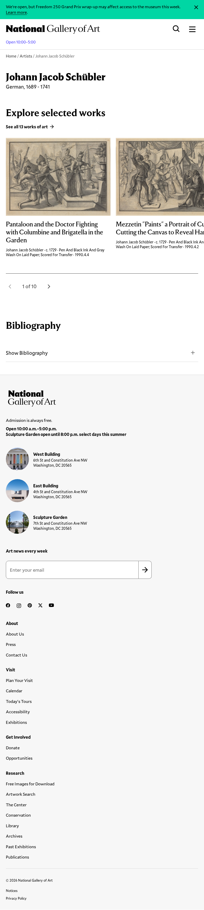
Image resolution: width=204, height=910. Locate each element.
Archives (14, 836)
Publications (17, 857)
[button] (10, 286)
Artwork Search (20, 794)
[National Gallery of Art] (102, 397)
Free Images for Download (30, 783)
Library (12, 825)
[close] (196, 7)
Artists (26, 56)
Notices (12, 890)
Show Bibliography (27, 352)
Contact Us (16, 655)
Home (11, 56)
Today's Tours (19, 701)
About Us (15, 634)
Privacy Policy (16, 898)
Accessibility (18, 711)
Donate (13, 747)
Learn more (16, 12)
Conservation (18, 815)
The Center (16, 804)
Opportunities (19, 758)
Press (11, 644)
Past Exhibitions (21, 846)
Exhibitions (16, 722)
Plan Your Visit (19, 680)
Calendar (14, 690)
